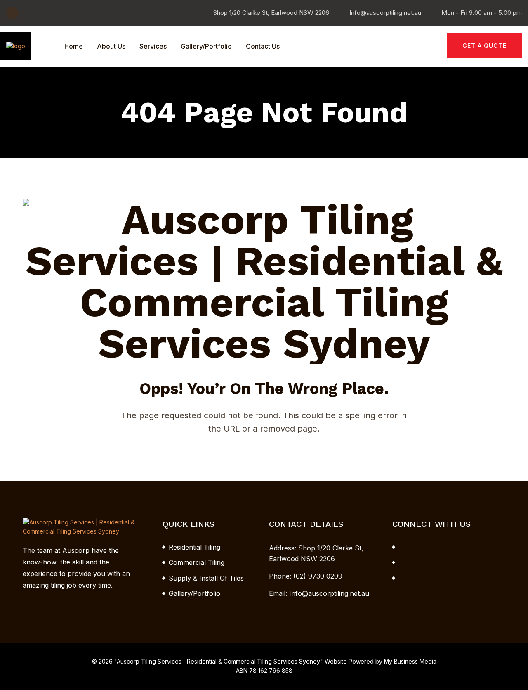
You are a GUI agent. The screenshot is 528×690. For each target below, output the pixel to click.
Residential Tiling (194, 547)
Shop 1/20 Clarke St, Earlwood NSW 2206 (271, 13)
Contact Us (263, 46)
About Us (111, 46)
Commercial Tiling (196, 562)
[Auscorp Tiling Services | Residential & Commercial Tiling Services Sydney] (15, 45)
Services (153, 46)
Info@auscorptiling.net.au (385, 13)
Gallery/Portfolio (206, 46)
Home (73, 46)
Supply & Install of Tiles (206, 578)
